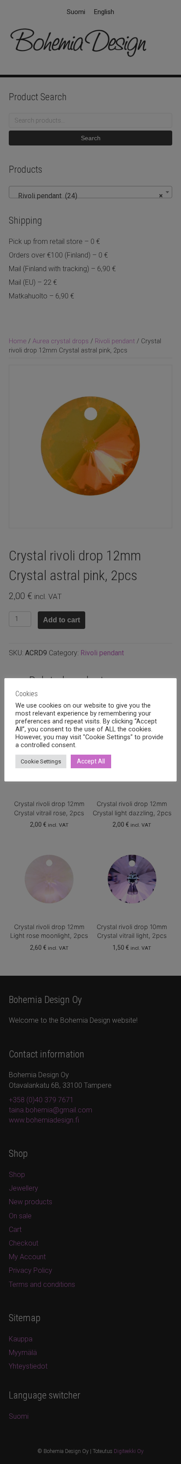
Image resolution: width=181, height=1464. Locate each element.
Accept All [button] (91, 761)
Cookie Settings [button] (41, 761)
